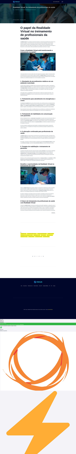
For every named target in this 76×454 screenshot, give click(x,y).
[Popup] (62, 1)
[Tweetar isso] (37, 256)
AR (51, 285)
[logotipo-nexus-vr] (16, 2)
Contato (54, 285)
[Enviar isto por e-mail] (33, 256)
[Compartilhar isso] (35, 256)
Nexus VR (40, 285)
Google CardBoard (45, 285)
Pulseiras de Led (30, 285)
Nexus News (25, 285)
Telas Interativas (36, 285)
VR (49, 285)
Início (21, 285)
